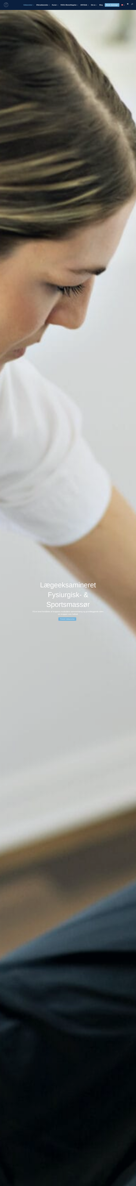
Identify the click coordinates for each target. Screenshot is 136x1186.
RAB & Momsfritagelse (69, 5)
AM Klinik (83, 5)
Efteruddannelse (42, 5)
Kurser (54, 5)
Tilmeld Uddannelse (67, 619)
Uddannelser (27, 5)
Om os (93, 5)
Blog (101, 5)
